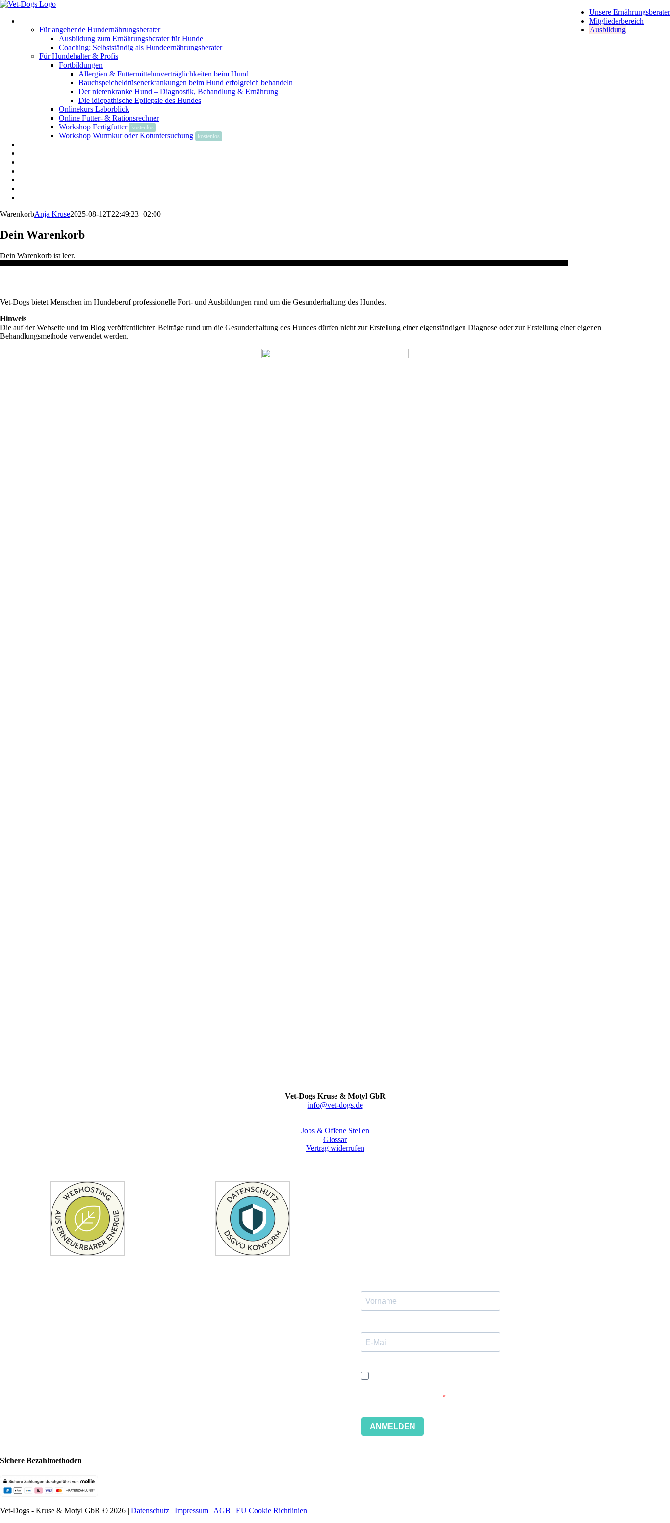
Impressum (191, 1510)
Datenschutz (150, 1510)
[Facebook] (313, 1165)
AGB (222, 1510)
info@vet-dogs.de (335, 1105)
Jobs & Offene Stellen (335, 1130)
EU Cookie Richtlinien (271, 1510)
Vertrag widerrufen (335, 1148)
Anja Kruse (52, 214)
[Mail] (357, 1165)
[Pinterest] (342, 1165)
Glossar (335, 1139)
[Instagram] (327, 1165)
